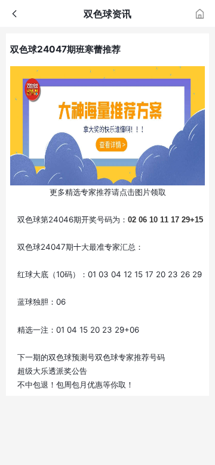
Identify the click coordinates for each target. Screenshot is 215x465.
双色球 (29, 219)
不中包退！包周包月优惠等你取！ (75, 384)
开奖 (89, 219)
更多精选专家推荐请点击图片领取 (108, 192)
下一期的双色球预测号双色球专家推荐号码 (91, 357)
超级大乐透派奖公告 (52, 371)
